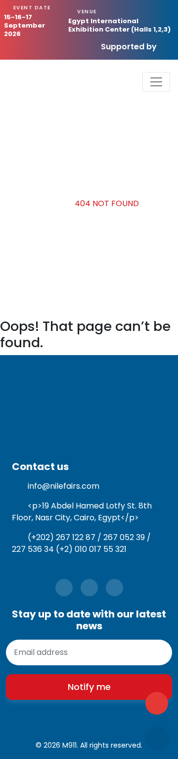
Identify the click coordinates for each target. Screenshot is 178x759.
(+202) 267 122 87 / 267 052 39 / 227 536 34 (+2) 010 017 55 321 (81, 543)
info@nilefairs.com (63, 486)
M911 (69, 745)
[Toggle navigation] (156, 82)
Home (51, 203)
